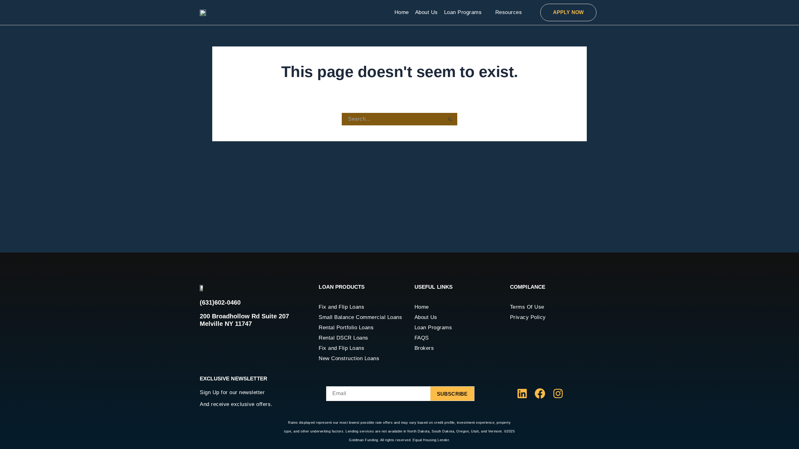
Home (402, 12)
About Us (426, 12)
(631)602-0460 (220, 302)
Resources (508, 12)
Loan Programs (463, 12)
